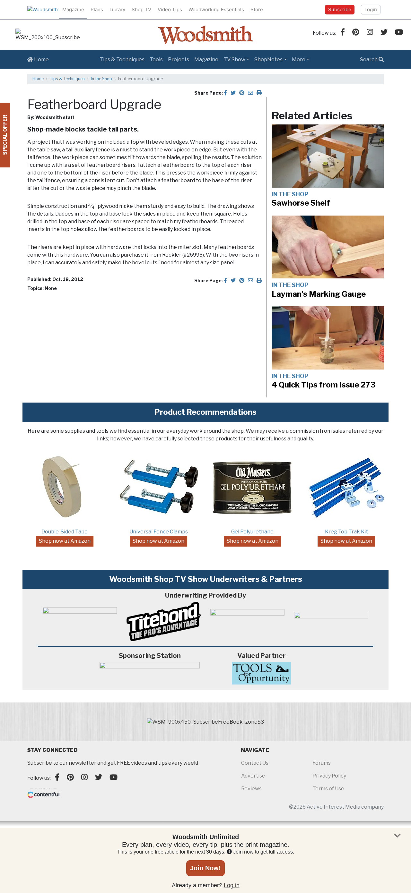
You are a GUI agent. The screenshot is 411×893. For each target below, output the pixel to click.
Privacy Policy (329, 776)
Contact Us (254, 763)
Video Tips (170, 9)
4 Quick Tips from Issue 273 (324, 384)
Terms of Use (328, 789)
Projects (178, 59)
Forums (321, 763)
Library (117, 9)
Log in (232, 885)
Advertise (253, 776)
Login (370, 9)
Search (369, 59)
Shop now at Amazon (65, 541)
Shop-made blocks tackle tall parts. (83, 129)
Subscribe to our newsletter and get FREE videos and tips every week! (112, 763)
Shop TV (141, 9)
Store (256, 9)
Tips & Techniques (122, 59)
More (298, 59)
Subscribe (339, 9)
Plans (97, 9)
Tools (156, 59)
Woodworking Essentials (216, 9)
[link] (47, 35)
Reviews (251, 789)
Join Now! (205, 868)
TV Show (234, 59)
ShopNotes (268, 59)
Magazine (73, 9)
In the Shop (101, 78)
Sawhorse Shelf (301, 203)
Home (41, 59)
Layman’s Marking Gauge (319, 294)
